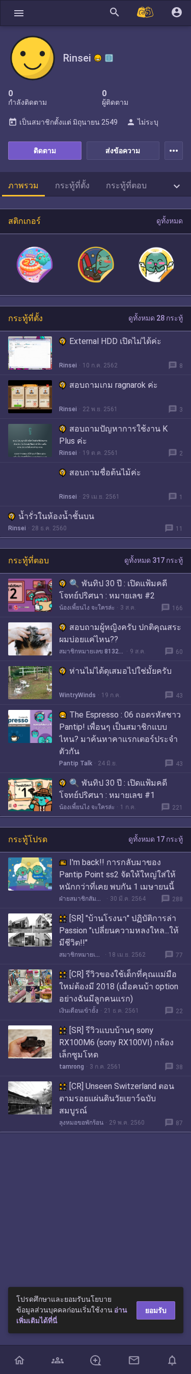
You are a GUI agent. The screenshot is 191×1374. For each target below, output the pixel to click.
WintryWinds (77, 695)
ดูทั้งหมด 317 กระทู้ (153, 560)
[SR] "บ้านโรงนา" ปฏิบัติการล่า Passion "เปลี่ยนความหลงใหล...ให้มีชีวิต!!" (119, 930)
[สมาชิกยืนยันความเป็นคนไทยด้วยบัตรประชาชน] (97, 58)
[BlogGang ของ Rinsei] (109, 58)
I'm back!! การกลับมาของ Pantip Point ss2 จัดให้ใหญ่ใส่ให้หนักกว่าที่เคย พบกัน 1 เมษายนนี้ (117, 874)
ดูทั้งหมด (169, 220)
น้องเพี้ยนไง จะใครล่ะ (87, 607)
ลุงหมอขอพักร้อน (81, 1122)
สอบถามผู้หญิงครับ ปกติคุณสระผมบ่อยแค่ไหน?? (120, 633)
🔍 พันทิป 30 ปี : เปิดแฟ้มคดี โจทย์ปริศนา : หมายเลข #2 (113, 589)
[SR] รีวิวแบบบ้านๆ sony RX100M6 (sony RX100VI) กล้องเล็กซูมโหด (116, 1042)
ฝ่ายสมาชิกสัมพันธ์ (81, 898)
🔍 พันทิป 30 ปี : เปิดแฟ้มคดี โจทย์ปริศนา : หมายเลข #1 (113, 789)
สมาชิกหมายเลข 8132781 (91, 651)
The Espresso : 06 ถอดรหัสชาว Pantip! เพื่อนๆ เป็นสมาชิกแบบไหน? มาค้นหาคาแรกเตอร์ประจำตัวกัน (120, 733)
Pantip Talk (75, 763)
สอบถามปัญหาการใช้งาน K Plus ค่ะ (113, 435)
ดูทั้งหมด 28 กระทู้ (155, 318)
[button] (19, 13)
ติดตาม (45, 151)
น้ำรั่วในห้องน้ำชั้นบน (56, 516)
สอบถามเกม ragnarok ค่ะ (113, 385)
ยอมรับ (156, 1310)
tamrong (71, 1066)
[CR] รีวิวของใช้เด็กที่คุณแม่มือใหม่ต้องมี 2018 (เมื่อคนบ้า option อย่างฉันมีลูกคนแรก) (118, 986)
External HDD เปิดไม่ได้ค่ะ (115, 341)
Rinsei (68, 365)
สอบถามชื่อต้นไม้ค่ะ (105, 472)
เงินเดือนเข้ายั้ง (78, 1010)
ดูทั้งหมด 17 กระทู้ (155, 839)
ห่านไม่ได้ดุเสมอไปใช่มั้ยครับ (120, 671)
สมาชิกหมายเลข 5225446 (81, 954)
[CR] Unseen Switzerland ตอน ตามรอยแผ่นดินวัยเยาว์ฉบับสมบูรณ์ (116, 1098)
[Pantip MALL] (145, 13)
